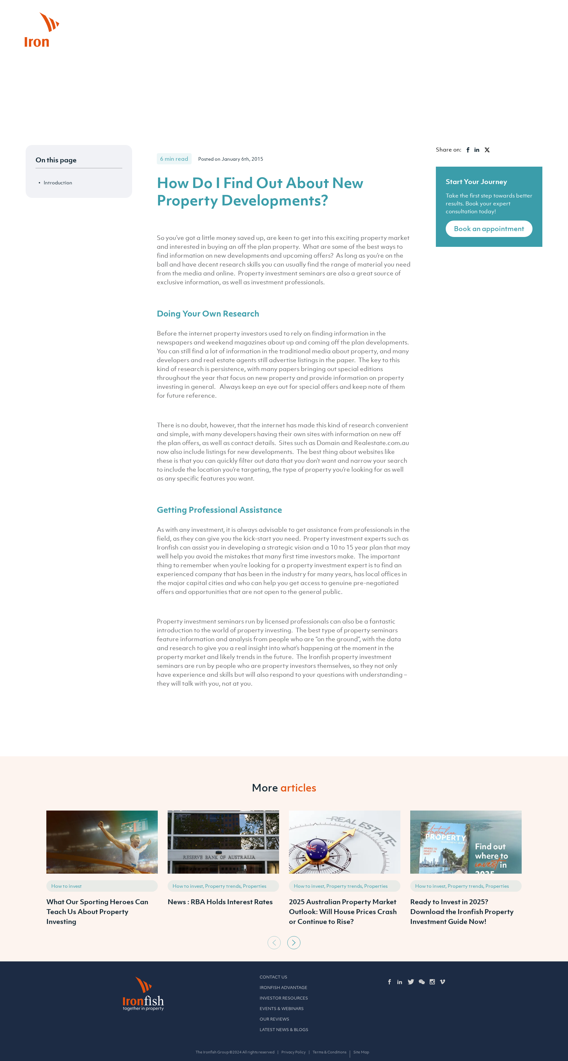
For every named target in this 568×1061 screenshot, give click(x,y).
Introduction (58, 182)
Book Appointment (431, 13)
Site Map (361, 1052)
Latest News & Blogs (284, 1029)
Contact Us (273, 977)
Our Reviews (274, 1019)
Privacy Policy (293, 1052)
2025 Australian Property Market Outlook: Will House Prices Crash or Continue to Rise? (343, 911)
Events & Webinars (282, 1008)
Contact (481, 13)
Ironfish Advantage (283, 987)
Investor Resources (284, 998)
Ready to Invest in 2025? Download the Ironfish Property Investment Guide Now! (462, 911)
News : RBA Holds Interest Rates (220, 901)
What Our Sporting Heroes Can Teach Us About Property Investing (97, 911)
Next (293, 942)
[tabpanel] (102, 872)
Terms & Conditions (329, 1052)
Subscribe (523, 13)
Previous (274, 942)
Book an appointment (489, 228)
